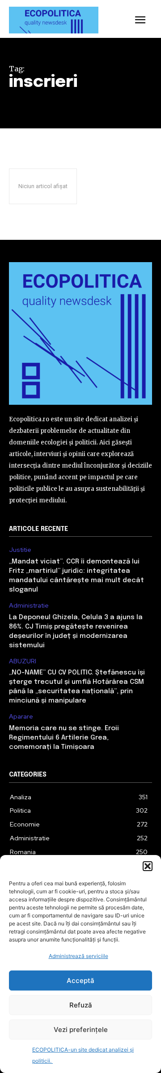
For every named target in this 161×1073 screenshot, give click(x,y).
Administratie (29, 605)
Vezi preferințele (81, 1029)
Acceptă (80, 980)
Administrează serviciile (78, 956)
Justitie (20, 550)
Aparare (21, 716)
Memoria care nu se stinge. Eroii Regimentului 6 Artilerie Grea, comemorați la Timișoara (64, 738)
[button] (147, 866)
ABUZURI (22, 661)
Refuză (80, 1005)
